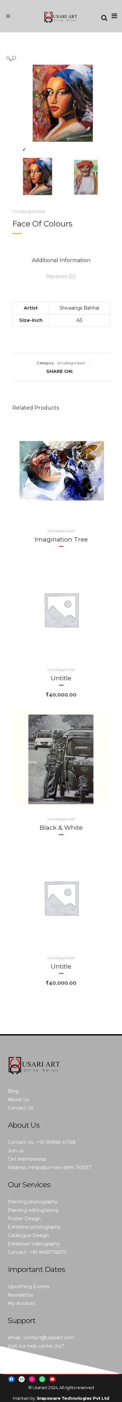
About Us (18, 1099)
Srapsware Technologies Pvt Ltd (73, 1398)
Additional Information (61, 260)
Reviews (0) (61, 276)
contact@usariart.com (49, 1338)
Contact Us (20, 1108)
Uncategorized (28, 211)
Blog (13, 1091)
